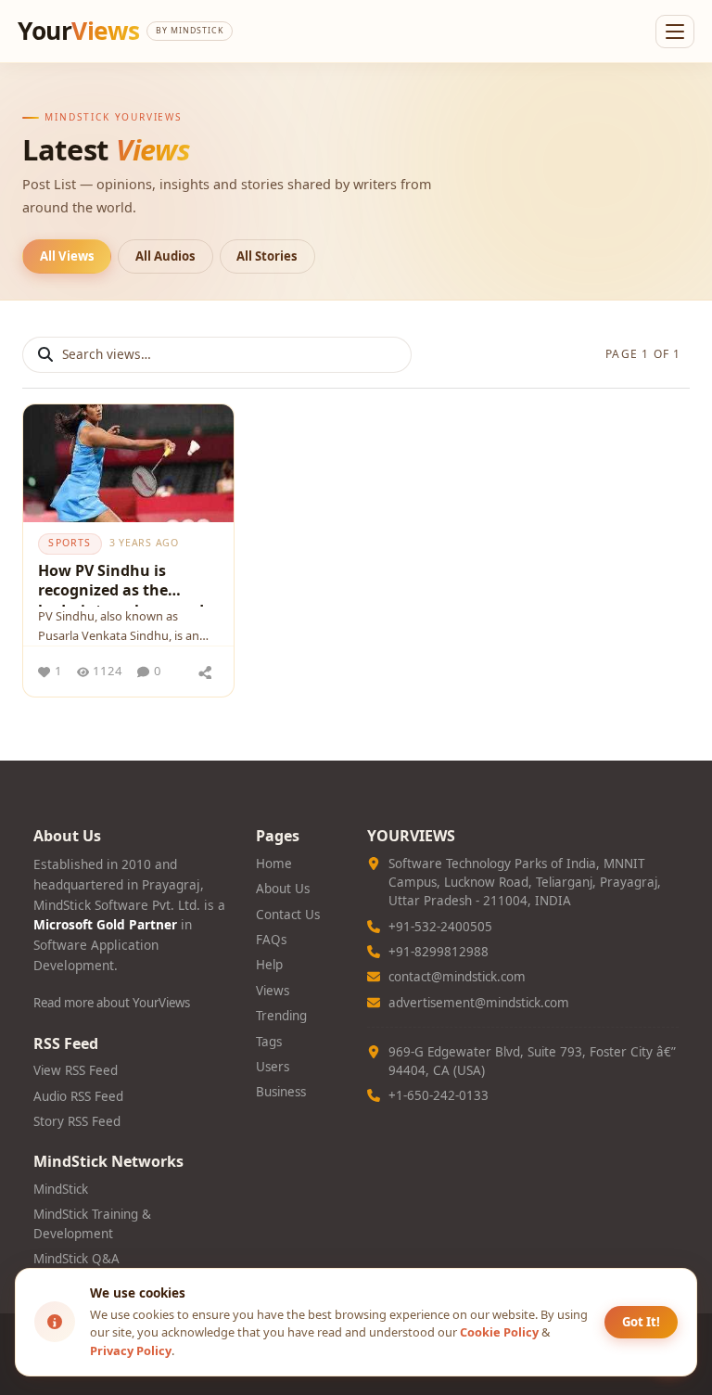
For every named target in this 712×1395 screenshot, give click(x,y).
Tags (269, 1041)
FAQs (271, 939)
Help (269, 964)
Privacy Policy (131, 1350)
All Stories (267, 256)
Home (274, 863)
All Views (67, 256)
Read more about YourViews (111, 1002)
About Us (283, 888)
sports (69, 542)
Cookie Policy (499, 1332)
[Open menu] (674, 31)
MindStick (60, 1189)
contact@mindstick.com (457, 976)
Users (272, 1066)
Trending (281, 1015)
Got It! (641, 1321)
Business (281, 1091)
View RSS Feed (75, 1070)
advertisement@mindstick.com (478, 1002)
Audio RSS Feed (78, 1096)
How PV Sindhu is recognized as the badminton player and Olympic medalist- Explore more (121, 583)
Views (272, 990)
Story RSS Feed (77, 1121)
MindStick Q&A (76, 1258)
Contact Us (288, 914)
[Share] (205, 671)
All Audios (165, 256)
